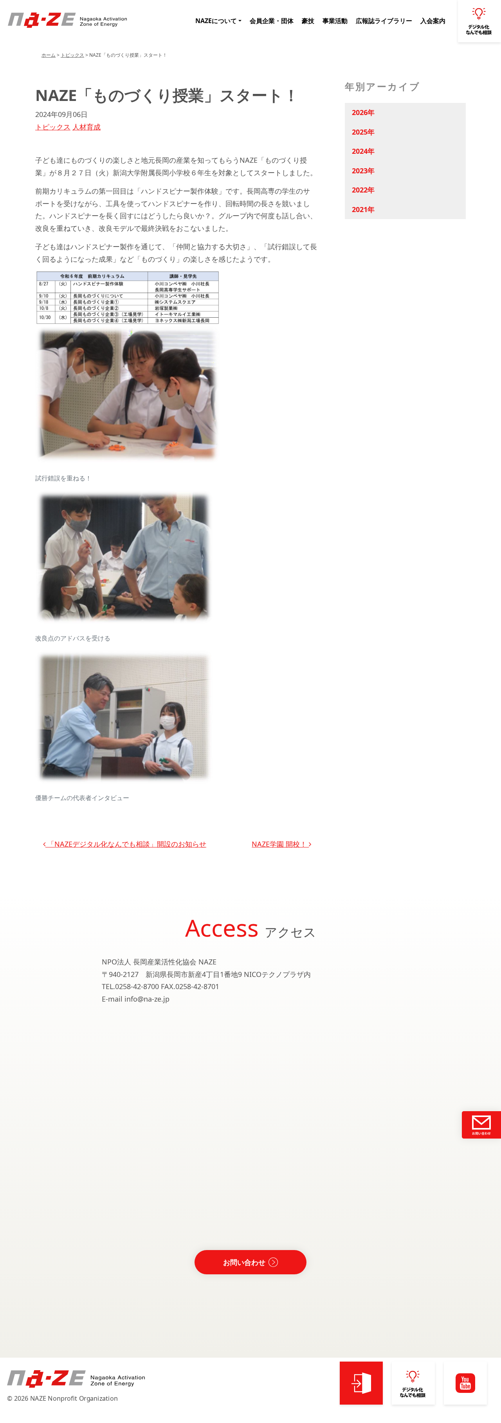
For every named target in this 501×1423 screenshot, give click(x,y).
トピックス (72, 55)
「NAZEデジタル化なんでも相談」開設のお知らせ (125, 844)
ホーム (48, 55)
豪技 (308, 20)
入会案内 (432, 20)
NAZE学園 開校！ (280, 844)
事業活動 (335, 20)
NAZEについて (216, 20)
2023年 (363, 170)
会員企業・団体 (272, 20)
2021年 (363, 209)
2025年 (363, 132)
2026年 (363, 112)
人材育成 (86, 126)
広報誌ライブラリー (384, 20)
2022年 (363, 189)
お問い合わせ (244, 1262)
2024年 (363, 151)
